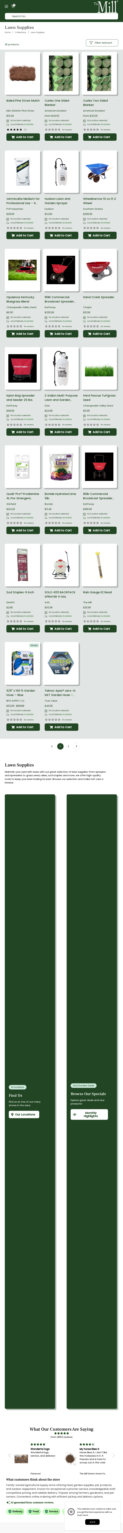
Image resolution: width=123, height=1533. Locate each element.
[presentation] (22, 73)
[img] (61, 1433)
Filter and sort (103, 43)
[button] (13, 6)
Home (8, 32)
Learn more (82, 1515)
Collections (20, 32)
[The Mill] (106, 6)
